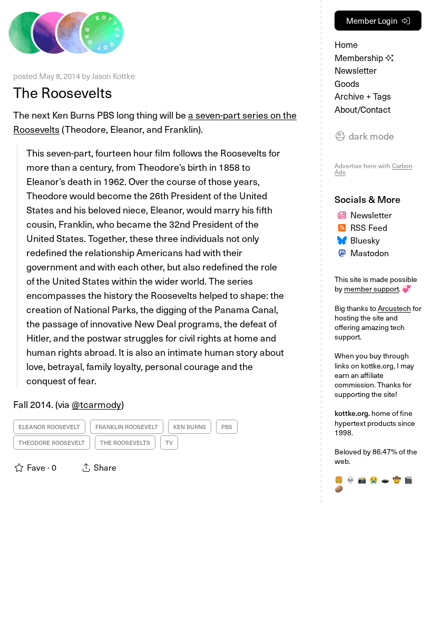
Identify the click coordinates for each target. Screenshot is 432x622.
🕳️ (385, 479)
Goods (347, 83)
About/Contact (362, 109)
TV (169, 442)
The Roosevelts (62, 92)
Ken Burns (189, 426)
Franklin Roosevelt (126, 426)
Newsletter (356, 70)
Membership (360, 57)
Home (346, 44)
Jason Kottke (113, 76)
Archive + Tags (363, 96)
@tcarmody (96, 404)
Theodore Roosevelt (51, 442)
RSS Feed (368, 227)
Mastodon (369, 252)
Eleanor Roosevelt (49, 426)
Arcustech (394, 308)
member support (371, 288)
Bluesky (365, 240)
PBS (226, 426)
